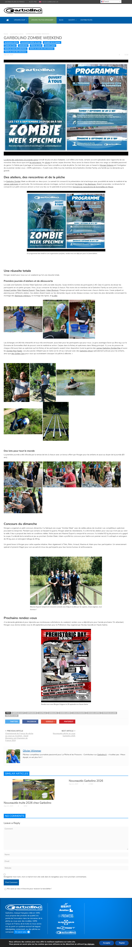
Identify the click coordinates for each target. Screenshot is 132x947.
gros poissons (79, 713)
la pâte (54, 295)
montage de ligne (109, 713)
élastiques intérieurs (23, 295)
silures (47, 162)
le (89, 944)
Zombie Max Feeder (14, 351)
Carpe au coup (18, 713)
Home (6, 34)
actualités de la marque (52, 42)
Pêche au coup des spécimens (15, 52)
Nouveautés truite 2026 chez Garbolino (27, 803)
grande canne (65, 713)
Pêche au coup (36, 45)
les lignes (78, 184)
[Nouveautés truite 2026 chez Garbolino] (34, 789)
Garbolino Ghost (86, 351)
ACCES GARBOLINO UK (50, 2)
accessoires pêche (16, 34)
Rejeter (122, 943)
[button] (125, 20)
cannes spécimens (11, 184)
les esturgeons (35, 162)
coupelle (42, 713)
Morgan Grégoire (106, 165)
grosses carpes (93, 713)
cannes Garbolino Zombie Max (108, 348)
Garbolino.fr (102, 754)
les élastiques (90, 184)
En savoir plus (20, 932)
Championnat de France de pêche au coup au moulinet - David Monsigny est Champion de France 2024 (19, 736)
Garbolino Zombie (13, 181)
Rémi (19, 290)
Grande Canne (50, 45)
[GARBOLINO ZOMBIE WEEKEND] (66, 107)
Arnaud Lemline (10, 290)
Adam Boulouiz (52, 290)
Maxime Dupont (28, 290)
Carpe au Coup (10, 45)
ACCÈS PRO (33, 2)
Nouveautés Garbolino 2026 (86, 781)
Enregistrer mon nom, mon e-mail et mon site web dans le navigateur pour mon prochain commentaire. (45, 877)
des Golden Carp (18, 353)
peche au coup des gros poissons (41, 48)
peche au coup (11, 716)
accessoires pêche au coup (30, 42)
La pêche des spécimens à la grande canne (21, 160)
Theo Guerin (40, 290)
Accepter (106, 943)
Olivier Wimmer (32, 750)
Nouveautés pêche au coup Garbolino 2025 (64, 734)
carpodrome (23, 45)
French (106, 1)
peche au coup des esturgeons (15, 48)
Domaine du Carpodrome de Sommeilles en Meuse (93, 187)
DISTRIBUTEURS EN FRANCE (15, 2)
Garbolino (52, 713)
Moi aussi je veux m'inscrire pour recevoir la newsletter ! (29, 888)
